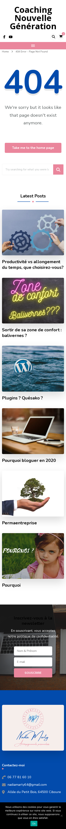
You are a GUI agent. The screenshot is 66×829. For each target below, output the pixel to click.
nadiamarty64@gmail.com (27, 784)
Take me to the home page (33, 148)
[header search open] (53, 37)
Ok (34, 823)
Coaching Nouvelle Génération (33, 18)
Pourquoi (11, 585)
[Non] (61, 815)
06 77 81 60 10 (19, 777)
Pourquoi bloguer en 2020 (29, 460)
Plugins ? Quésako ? (22, 398)
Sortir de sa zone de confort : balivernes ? (32, 332)
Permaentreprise (19, 523)
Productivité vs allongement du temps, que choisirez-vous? (33, 264)
